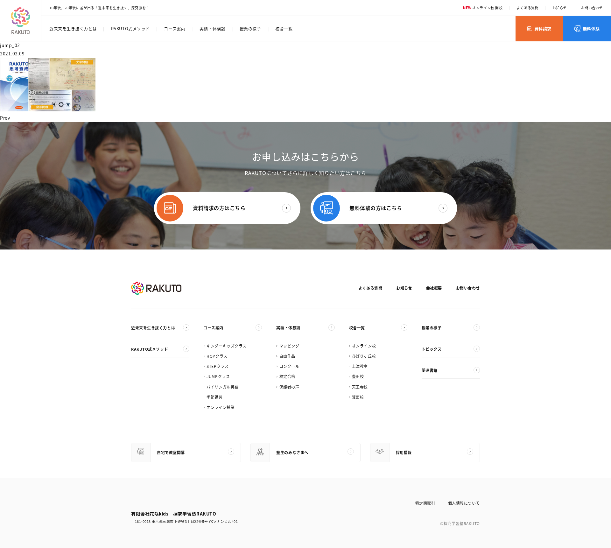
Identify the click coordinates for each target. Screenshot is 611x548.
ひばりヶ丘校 (364, 356)
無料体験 (591, 28)
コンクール (289, 366)
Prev (5, 118)
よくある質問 (527, 7)
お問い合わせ (592, 7)
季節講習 (214, 397)
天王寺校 (360, 387)
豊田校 (358, 376)
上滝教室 (360, 366)
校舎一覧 (283, 28)
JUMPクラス (218, 376)
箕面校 (358, 397)
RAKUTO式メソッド (130, 28)
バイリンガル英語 (222, 387)
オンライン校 (364, 345)
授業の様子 (250, 28)
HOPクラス (217, 356)
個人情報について (464, 503)
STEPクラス (217, 366)
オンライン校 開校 (482, 7)
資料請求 (542, 28)
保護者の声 (289, 387)
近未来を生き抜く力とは (73, 28)
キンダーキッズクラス (227, 345)
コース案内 (174, 28)
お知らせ (559, 7)
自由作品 (287, 356)
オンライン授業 (221, 407)
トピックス (432, 349)
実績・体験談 (212, 28)
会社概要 (434, 288)
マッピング (289, 345)
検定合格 (287, 376)
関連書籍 (430, 370)
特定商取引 (425, 503)
